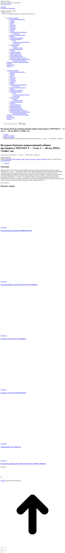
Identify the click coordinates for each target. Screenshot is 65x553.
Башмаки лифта (20, 159)
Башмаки (12, 29)
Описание (6, 163)
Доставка (9, 63)
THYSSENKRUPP (6, 160)
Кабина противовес (15, 53)
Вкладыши (13, 25)
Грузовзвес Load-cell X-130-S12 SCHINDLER (13, 339)
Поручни (12, 26)
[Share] (2, 550)
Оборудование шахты (16, 55)
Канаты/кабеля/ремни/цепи (17, 19)
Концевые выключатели (19, 60)
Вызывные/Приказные (16, 49)
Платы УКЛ (16, 43)
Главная (6, 134)
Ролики (12, 30)
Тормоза (12, 22)
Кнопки (12, 20)
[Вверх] (32, 546)
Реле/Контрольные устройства (18, 58)
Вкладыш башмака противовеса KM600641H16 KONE (16, 230)
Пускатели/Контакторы (16, 56)
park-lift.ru (3, 480)
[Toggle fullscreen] (4, 550)
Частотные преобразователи (17, 35)
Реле (14, 40)
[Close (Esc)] (1, 550)
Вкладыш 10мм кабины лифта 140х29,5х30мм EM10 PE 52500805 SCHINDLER (23, 463)
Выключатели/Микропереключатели (20, 59)
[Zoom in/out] (6, 550)
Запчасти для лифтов (12, 18)
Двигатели (13, 28)
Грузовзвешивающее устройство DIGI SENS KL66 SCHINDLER (19, 284)
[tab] (34, 163)
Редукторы (16, 33)
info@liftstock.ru (31, 13)
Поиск (23, 123)
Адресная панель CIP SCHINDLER (11, 447)
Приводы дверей (17, 48)
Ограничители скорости (16, 38)
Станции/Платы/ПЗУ (16, 39)
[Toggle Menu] (4, 69)
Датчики (12, 50)
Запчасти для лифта (9, 135)
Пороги (15, 46)
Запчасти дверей (14, 45)
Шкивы (12, 36)
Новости (9, 66)
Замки (11, 23)
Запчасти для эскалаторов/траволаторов (18, 62)
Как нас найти (11, 65)
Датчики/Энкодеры (15, 52)
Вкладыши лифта (10, 159)
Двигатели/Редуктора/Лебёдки (18, 32)
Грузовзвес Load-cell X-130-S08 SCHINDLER (13, 393)
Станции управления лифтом (21, 42)
